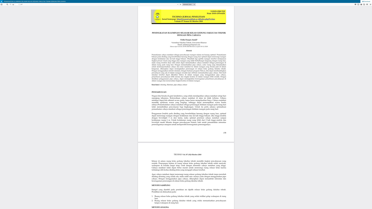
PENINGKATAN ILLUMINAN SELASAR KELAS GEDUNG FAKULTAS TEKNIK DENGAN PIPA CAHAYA (35, 1)
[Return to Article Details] (1, 1)
